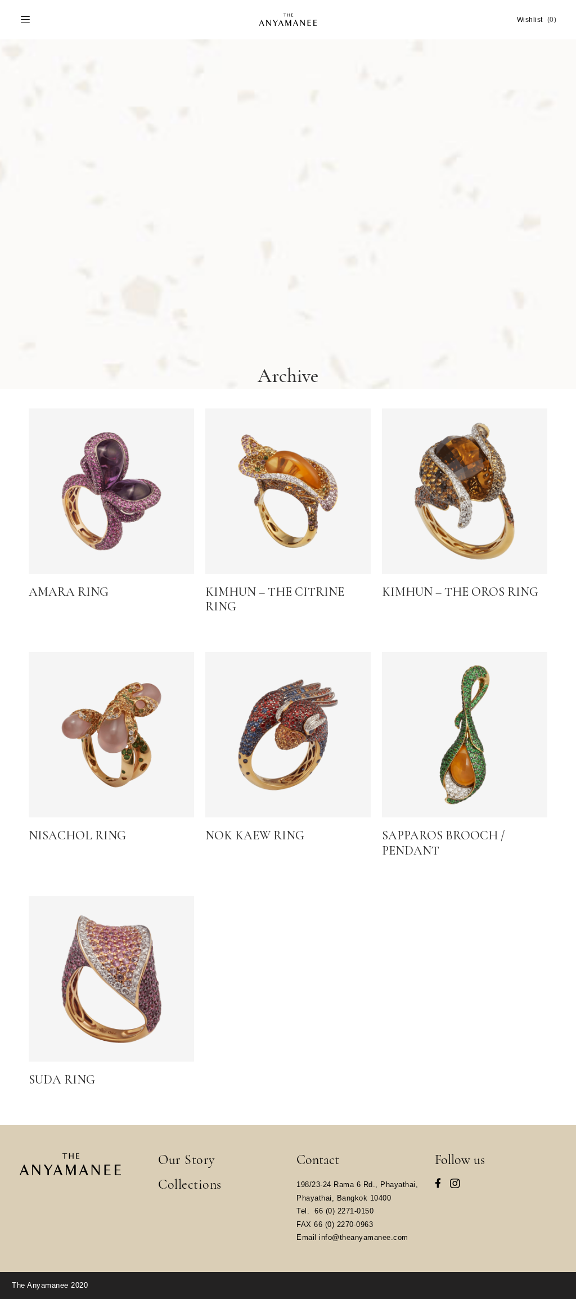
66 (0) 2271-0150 (344, 1211)
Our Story (186, 1160)
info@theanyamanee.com (363, 1237)
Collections (190, 1184)
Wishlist (537, 19)
